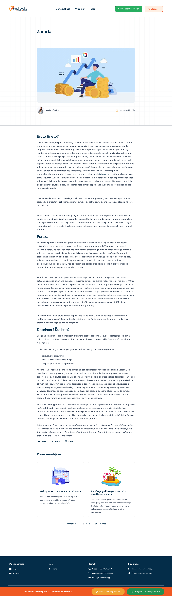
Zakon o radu (105, 174)
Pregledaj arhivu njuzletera (147, 591)
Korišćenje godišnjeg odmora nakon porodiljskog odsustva (109, 493)
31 (96, 523)
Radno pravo (43, 41)
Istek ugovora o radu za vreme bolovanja (60, 491)
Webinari (80, 8)
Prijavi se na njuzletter (109, 591)
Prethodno (71, 523)
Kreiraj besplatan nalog (128, 9)
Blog (93, 8)
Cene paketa (63, 8)
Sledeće (102, 523)
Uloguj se (155, 9)
